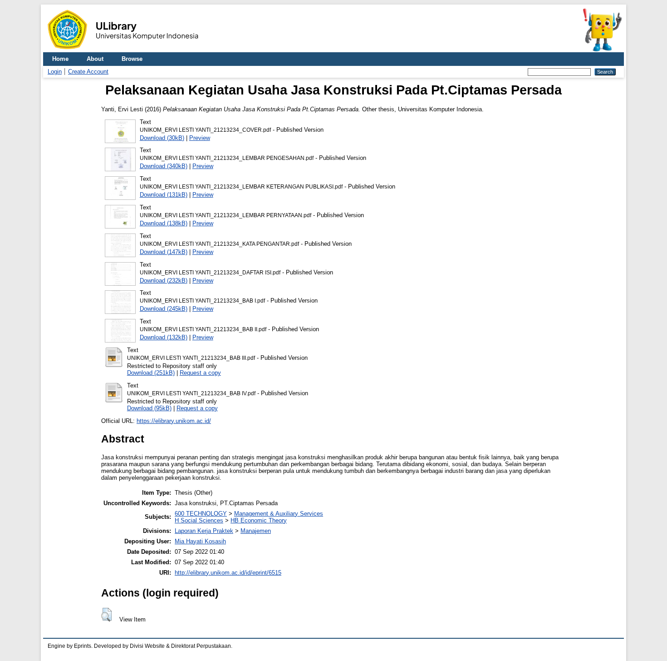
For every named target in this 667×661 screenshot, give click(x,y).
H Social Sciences (199, 520)
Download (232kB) (163, 280)
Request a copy (200, 372)
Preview (199, 137)
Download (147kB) (163, 251)
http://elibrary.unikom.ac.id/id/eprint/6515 (228, 572)
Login (55, 71)
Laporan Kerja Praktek (204, 530)
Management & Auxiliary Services (278, 513)
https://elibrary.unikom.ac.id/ (174, 420)
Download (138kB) (163, 223)
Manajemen (255, 530)
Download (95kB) (149, 408)
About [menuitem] (95, 58)
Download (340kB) (163, 166)
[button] (106, 614)
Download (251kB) (151, 372)
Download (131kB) (163, 194)
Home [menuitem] (60, 58)
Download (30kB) (162, 137)
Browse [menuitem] (132, 58)
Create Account (88, 71)
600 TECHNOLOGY (201, 513)
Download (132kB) (163, 337)
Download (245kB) (163, 308)
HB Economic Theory (259, 520)
